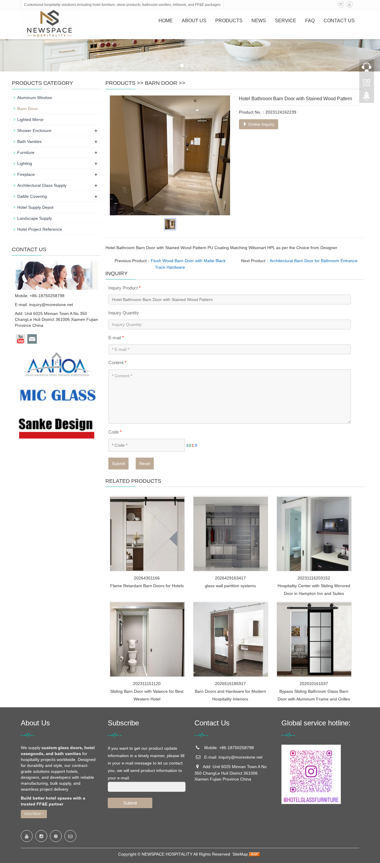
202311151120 (147, 683)
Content (117, 362)
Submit (118, 463)
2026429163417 (230, 578)
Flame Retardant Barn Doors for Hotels (147, 585)
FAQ (310, 20)
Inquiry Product (124, 287)
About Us (194, 20)
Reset (144, 463)
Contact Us (339, 20)
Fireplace (26, 174)
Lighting (24, 163)
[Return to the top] (366, 98)
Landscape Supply (34, 218)
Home (166, 20)
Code (115, 431)
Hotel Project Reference (39, 229)
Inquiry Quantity (123, 312)
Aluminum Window (34, 97)
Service (285, 20)
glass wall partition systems (230, 585)
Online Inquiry (260, 124)
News (258, 20)
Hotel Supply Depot (35, 207)
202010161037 (314, 683)
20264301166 (147, 578)
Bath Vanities (29, 141)
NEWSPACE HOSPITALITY (167, 854)
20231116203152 (313, 578)
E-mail (116, 337)
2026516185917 (230, 683)
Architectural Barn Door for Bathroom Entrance (313, 260)
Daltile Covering (32, 196)
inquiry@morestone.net (51, 304)
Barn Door (161, 83)
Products (229, 20)
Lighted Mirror (30, 119)
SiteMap (240, 854)
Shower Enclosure (34, 130)
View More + (34, 814)
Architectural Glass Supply (41, 185)
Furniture (25, 152)
